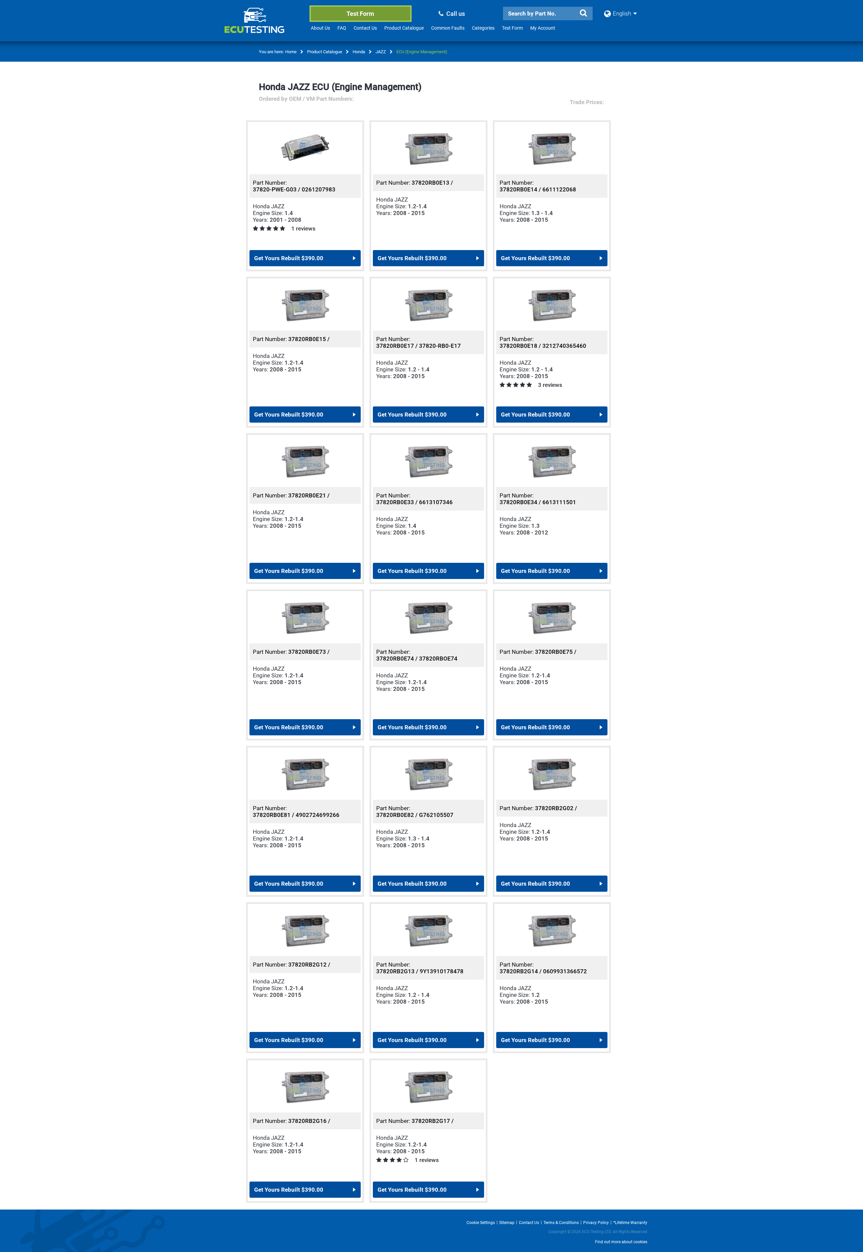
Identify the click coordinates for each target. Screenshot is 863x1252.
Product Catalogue (404, 28)
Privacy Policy (596, 1222)
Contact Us (365, 28)
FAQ (341, 28)
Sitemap (506, 1222)
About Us (320, 28)
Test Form (360, 13)
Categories (483, 28)
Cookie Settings (481, 1222)
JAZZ (381, 51)
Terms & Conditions (561, 1222)
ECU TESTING (263, 25)
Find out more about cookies (621, 1242)
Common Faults (448, 28)
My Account (542, 28)
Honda (359, 51)
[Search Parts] (583, 13)
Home (291, 51)
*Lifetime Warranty (630, 1222)
